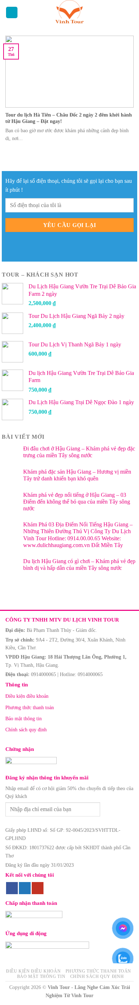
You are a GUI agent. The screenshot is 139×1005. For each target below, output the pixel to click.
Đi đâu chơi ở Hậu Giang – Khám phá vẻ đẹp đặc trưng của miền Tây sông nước (79, 451)
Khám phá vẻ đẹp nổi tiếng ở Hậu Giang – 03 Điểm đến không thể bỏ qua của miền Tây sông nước (76, 501)
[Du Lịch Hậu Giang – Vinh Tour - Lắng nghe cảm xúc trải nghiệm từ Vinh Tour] (69, 12)
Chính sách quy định (26, 729)
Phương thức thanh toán (29, 707)
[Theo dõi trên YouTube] (37, 888)
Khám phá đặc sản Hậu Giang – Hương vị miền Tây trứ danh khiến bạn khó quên (77, 475)
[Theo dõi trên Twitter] (25, 888)
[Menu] (11, 13)
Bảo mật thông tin (23, 718)
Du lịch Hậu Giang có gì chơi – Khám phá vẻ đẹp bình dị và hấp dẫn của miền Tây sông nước (79, 564)
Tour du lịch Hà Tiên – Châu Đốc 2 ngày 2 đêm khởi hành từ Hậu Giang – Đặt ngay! (68, 118)
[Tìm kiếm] (130, 12)
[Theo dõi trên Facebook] (12, 888)
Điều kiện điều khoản (26, 696)
